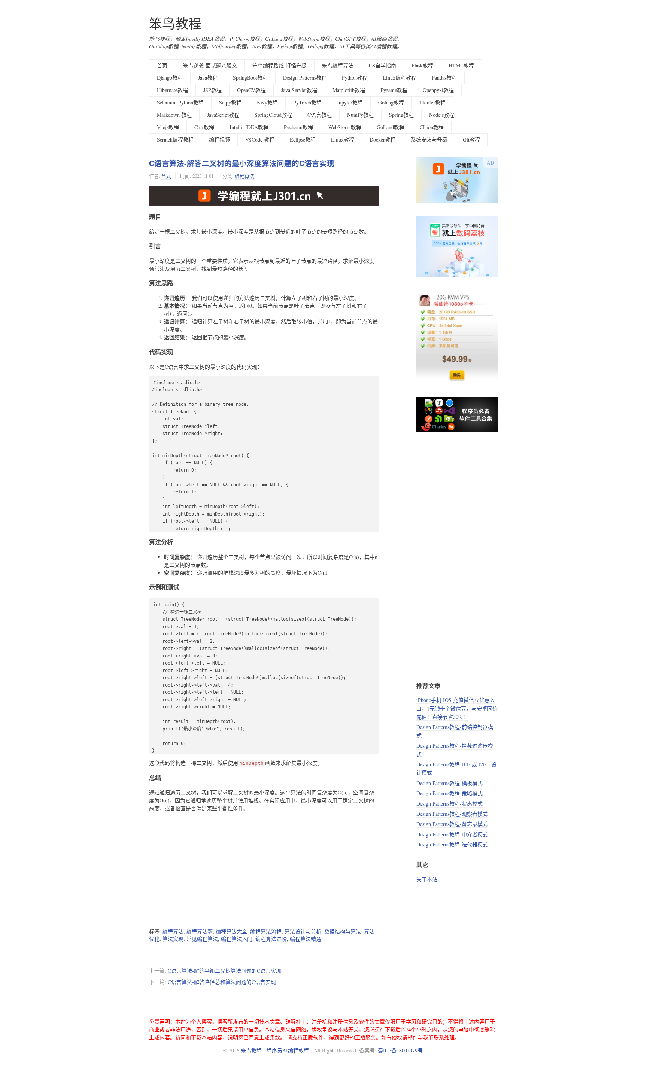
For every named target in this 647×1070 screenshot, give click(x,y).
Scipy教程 (230, 102)
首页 (162, 65)
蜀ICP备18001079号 (400, 1050)
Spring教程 (401, 114)
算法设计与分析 (303, 931)
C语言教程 (319, 114)
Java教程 (208, 77)
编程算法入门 (236, 938)
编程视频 (219, 139)
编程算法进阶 (271, 938)
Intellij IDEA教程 (249, 127)
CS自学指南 (382, 65)
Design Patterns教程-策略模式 (449, 793)
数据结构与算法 (342, 931)
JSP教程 (212, 90)
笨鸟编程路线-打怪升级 (279, 65)
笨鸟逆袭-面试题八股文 (210, 65)
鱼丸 (166, 176)
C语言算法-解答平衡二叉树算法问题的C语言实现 (224, 970)
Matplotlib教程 (348, 90)
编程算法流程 (266, 931)
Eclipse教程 (303, 139)
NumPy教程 (360, 114)
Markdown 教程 (174, 114)
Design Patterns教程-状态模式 (449, 803)
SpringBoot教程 (250, 77)
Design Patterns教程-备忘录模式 (452, 823)
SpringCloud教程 (273, 114)
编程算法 (244, 176)
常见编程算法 (202, 938)
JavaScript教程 (223, 114)
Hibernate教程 (172, 90)
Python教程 (354, 77)
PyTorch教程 (307, 102)
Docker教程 (382, 139)
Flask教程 (422, 65)
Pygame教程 (393, 90)
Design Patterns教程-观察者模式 (452, 813)
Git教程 (471, 139)
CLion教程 (432, 127)
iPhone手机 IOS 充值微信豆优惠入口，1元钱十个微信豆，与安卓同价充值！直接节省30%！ (457, 708)
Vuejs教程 (168, 127)
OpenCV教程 (251, 90)
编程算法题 (199, 931)
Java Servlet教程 (299, 90)
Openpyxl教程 (438, 90)
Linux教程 (342, 139)
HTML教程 (461, 65)
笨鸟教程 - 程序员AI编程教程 (275, 1050)
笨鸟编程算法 (337, 65)
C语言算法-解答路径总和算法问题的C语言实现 (222, 981)
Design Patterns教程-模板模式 (449, 783)
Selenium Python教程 (180, 102)
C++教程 (204, 127)
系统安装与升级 (429, 139)
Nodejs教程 (441, 114)
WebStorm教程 (344, 127)
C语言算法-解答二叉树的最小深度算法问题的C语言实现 (241, 163)
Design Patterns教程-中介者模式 (452, 834)
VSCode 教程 (259, 139)
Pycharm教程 (298, 127)
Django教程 (170, 77)
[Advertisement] (264, 869)
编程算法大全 (231, 931)
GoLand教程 (390, 127)
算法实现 (172, 938)
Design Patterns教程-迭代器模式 (452, 844)
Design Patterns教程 (304, 77)
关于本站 (426, 879)
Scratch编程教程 (175, 139)
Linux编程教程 (399, 77)
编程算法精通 (305, 938)
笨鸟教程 (175, 23)
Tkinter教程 (432, 102)
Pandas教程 (444, 77)
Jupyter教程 (350, 102)
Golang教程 (391, 102)
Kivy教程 (267, 102)
